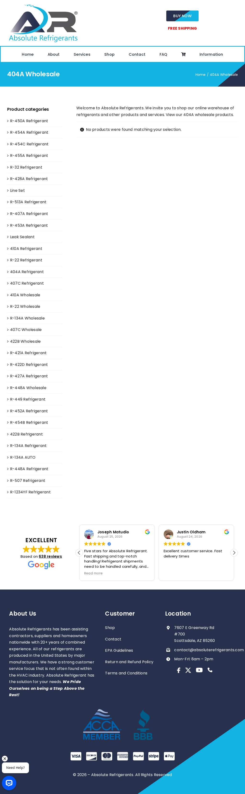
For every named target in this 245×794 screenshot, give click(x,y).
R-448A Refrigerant (29, 469)
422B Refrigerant (26, 434)
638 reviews (50, 556)
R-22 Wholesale (25, 306)
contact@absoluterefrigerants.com (209, 650)
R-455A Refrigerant (29, 155)
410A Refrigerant (26, 248)
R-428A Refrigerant (29, 179)
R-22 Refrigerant (26, 260)
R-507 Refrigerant (27, 480)
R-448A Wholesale (28, 388)
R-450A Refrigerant (29, 121)
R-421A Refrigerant (28, 353)
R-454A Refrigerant (29, 132)
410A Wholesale (25, 295)
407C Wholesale (26, 329)
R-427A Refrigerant (29, 376)
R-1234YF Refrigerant (30, 492)
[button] (234, 552)
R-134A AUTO (23, 457)
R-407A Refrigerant (29, 213)
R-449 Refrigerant (27, 399)
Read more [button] (93, 573)
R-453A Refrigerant (29, 225)
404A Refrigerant (27, 272)
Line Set (17, 190)
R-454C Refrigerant (29, 144)
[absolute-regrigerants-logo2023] (43, 4)
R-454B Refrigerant (29, 422)
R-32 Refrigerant (26, 167)
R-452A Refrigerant (29, 411)
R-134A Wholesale (27, 318)
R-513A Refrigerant (28, 202)
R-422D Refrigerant (29, 364)
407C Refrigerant (27, 283)
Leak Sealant (22, 237)
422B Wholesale (25, 341)
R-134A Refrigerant (28, 445)
